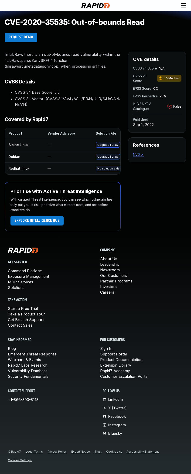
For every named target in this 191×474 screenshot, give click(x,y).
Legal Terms (34, 451)
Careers (107, 292)
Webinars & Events (24, 359)
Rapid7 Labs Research (28, 365)
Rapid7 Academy (115, 370)
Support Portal (113, 354)
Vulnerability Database (28, 370)
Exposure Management (28, 276)
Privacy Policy (57, 451)
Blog (12, 348)
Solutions (16, 287)
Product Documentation (121, 359)
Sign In (106, 348)
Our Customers (113, 275)
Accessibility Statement (142, 451)
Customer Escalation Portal (124, 376)
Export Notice (80, 451)
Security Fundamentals (28, 376)
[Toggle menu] (183, 5)
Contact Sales (20, 325)
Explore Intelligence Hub (37, 221)
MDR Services (20, 282)
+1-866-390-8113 (23, 399)
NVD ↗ (138, 154)
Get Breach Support (26, 319)
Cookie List (114, 451)
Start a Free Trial (23, 308)
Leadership (109, 264)
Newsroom (110, 270)
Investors (108, 286)
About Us (108, 258)
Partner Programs (116, 281)
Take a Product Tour (26, 314)
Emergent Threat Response (32, 354)
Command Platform (25, 270)
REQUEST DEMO (21, 37)
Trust (98, 451)
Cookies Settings (20, 460)
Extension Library (115, 365)
